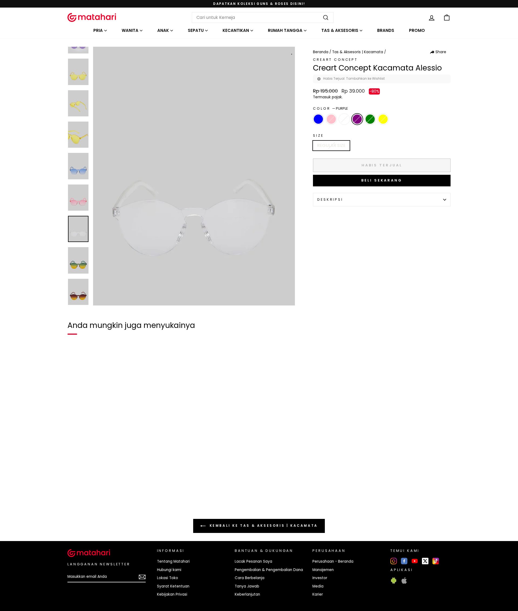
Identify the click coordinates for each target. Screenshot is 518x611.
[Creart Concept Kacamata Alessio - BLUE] (75, 496)
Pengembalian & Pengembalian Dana (269, 569)
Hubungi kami (169, 569)
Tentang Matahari (173, 561)
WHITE (344, 119)
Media (317, 586)
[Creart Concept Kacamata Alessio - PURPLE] (104, 496)
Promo (417, 30)
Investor (319, 577)
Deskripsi (330, 199)
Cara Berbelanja (249, 577)
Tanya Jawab (247, 586)
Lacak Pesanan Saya (253, 561)
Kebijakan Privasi (172, 594)
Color (330, 108)
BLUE (318, 119)
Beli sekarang (381, 180)
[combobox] (262, 17)
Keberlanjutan (247, 594)
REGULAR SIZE (331, 145)
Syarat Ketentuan (173, 586)
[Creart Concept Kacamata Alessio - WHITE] (94, 496)
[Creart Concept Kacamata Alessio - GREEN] (114, 496)
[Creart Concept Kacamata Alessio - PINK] (84, 496)
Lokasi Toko (167, 577)
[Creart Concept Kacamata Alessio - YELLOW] (123, 496)
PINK (331, 119)
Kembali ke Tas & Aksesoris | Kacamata (263, 525)
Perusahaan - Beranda (332, 561)
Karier (317, 594)
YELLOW (383, 119)
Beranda (320, 52)
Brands (385, 30)
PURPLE (357, 119)
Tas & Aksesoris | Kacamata (357, 52)
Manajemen (323, 569)
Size (318, 135)
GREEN (370, 119)
